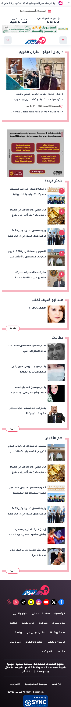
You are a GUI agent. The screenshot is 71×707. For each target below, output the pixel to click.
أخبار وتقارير (20, 614)
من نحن (56, 684)
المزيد (13, 328)
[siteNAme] (35, 40)
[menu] (63, 40)
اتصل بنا (15, 684)
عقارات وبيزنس (36, 632)
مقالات (60, 651)
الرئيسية (59, 614)
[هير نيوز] (35, 590)
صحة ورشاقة (57, 632)
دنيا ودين (15, 642)
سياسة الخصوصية (36, 684)
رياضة (18, 632)
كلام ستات (58, 623)
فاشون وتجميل (56, 642)
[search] (8, 40)
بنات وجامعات (33, 642)
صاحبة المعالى (41, 614)
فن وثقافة (28, 623)
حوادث (13, 623)
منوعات (43, 623)
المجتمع (46, 651)
